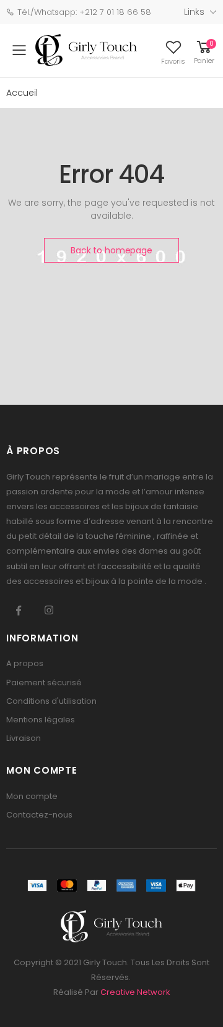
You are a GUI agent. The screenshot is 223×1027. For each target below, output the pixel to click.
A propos (24, 663)
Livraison (23, 738)
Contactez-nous (39, 815)
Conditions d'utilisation (51, 701)
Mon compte (32, 796)
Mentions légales (40, 719)
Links (194, 12)
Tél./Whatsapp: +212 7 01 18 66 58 (84, 12)
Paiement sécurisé (44, 682)
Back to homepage (111, 250)
